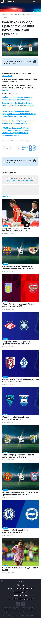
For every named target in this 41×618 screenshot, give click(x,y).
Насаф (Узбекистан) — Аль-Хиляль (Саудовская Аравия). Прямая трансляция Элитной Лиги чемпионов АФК (18, 114)
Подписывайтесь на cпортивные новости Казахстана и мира (17, 62)
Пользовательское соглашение (20, 588)
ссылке (5, 90)
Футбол (11, 14)
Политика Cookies (20, 595)
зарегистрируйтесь (27, 180)
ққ (34, 1)
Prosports (6, 76)
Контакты (20, 585)
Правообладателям (20, 592)
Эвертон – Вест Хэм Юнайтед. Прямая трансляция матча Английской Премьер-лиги (18, 105)
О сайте (21, 581)
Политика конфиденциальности (20, 599)
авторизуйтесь (11, 180)
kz (11, 76)
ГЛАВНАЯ (4, 14)
